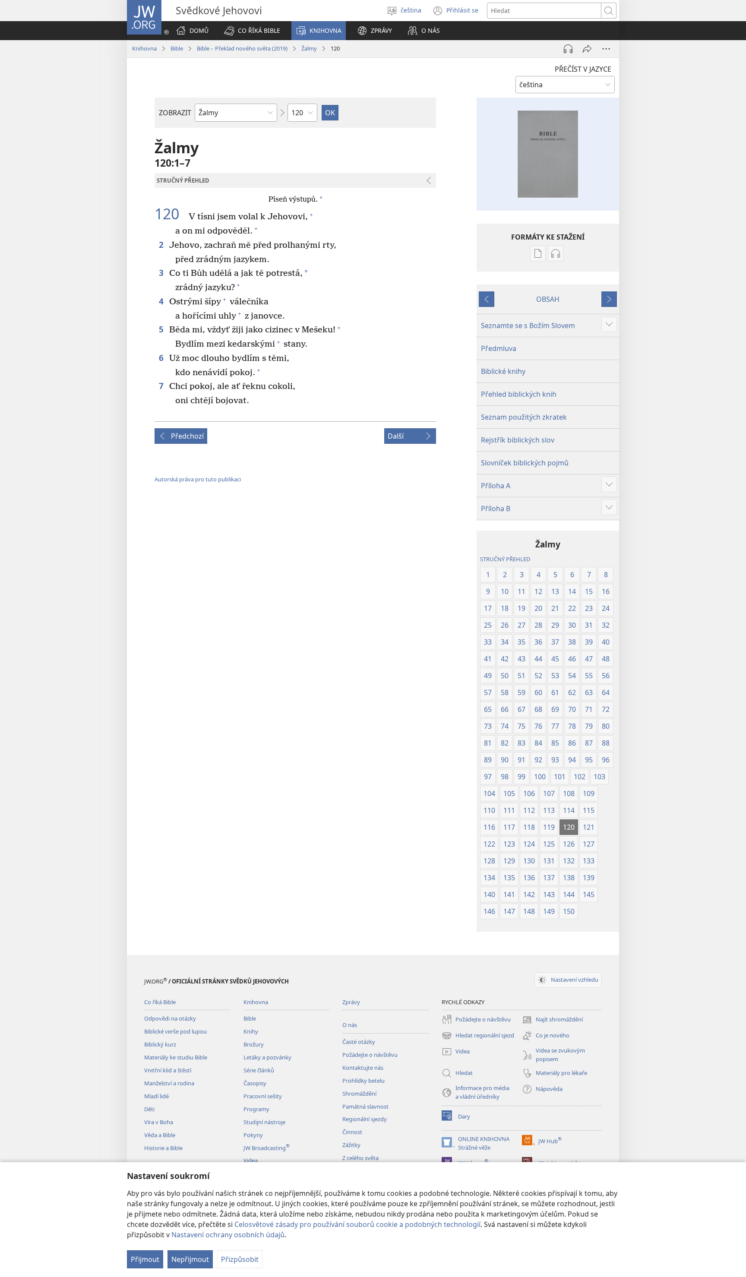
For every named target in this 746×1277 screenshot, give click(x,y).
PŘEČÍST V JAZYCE (583, 69)
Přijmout (145, 1259)
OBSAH (548, 299)
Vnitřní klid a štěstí (167, 1070)
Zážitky (351, 1145)
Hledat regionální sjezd (478, 1036)
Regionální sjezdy (364, 1119)
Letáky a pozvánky (267, 1057)
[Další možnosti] (606, 48)
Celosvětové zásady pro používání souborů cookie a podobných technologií (357, 1224)
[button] (252, 30)
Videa (250, 1160)
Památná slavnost (365, 1106)
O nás (349, 1025)
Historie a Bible (163, 1148)
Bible (177, 48)
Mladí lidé (156, 1096)
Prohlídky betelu (363, 1080)
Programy (256, 1109)
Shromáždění (359, 1093)
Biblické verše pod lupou (175, 1031)
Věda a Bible (159, 1135)
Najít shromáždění (552, 1020)
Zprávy (351, 1002)
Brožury (253, 1044)
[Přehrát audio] (568, 48)
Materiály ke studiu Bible (175, 1057)
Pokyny (253, 1135)
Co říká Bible (160, 1002)
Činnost (352, 1132)
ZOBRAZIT (175, 112)
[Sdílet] (587, 48)
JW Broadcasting (266, 1148)
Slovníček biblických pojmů (525, 463)
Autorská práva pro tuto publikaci (198, 479)
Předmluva (498, 348)
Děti (149, 1109)
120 (170, 214)
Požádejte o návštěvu (370, 1055)
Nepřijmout (190, 1259)
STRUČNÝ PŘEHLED (505, 559)
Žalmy (309, 48)
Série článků (258, 1070)
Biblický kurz (160, 1044)
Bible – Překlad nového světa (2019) (242, 48)
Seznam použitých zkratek (524, 417)
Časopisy (254, 1083)
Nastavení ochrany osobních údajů (227, 1234)
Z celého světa (360, 1158)
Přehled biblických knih (518, 394)
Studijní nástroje (264, 1122)
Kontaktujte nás (362, 1068)
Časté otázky (358, 1042)
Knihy (250, 1031)
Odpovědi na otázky (170, 1018)
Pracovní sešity (262, 1096)
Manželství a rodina (169, 1083)
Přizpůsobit (240, 1259)
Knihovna (144, 48)
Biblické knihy (503, 371)
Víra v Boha (158, 1122)
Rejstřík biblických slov (517, 440)
